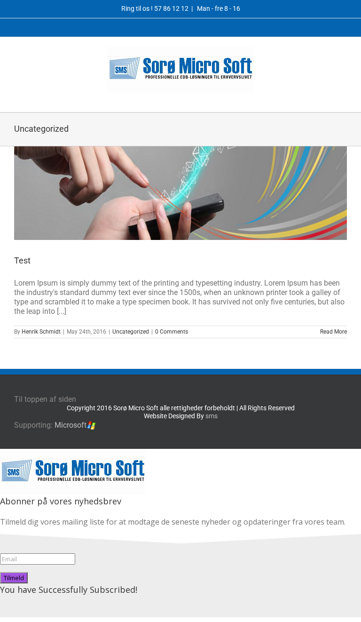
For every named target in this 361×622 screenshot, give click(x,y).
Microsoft (70, 425)
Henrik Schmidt (41, 331)
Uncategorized (130, 331)
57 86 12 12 (171, 8)
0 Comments (171, 331)
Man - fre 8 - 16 (218, 8)
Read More (333, 331)
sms (211, 416)
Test (22, 260)
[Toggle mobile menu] (343, 98)
